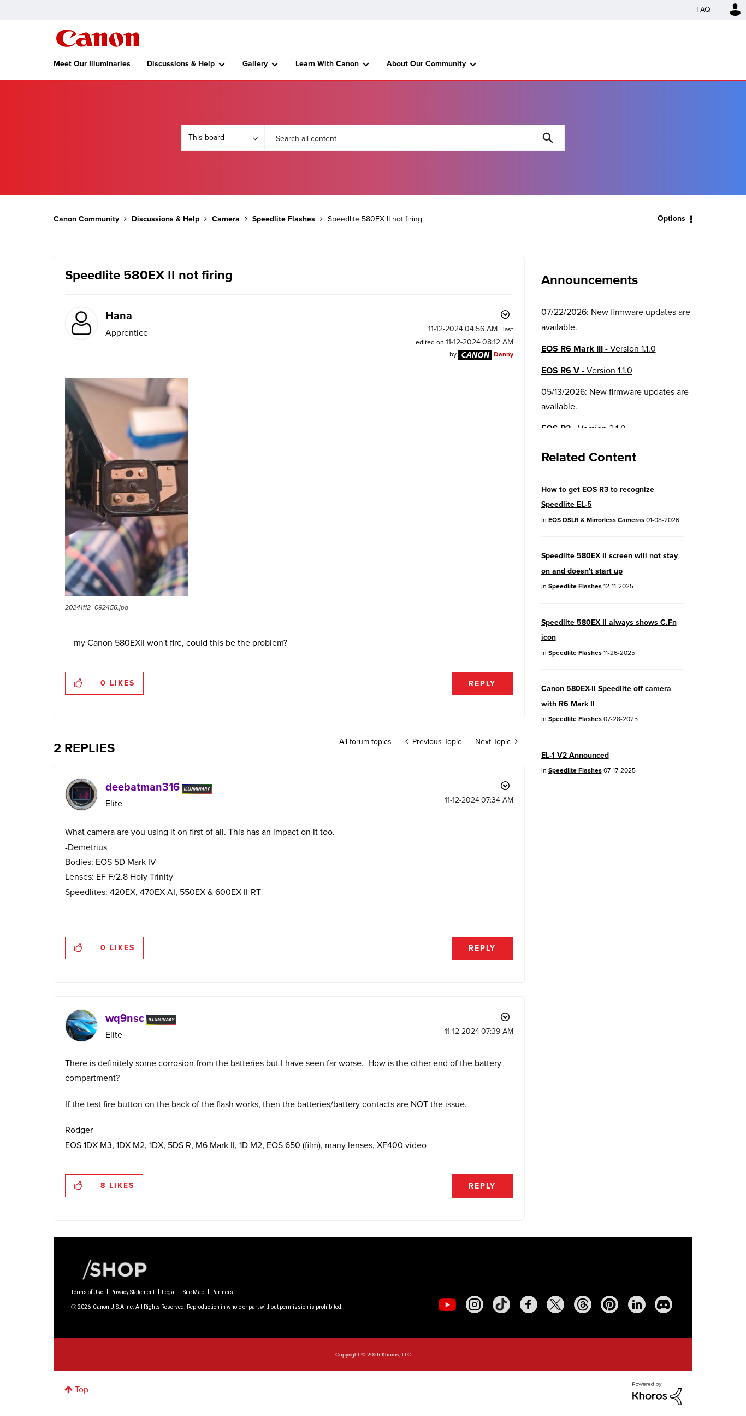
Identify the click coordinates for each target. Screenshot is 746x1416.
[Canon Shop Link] (109, 1269)
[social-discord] (663, 1304)
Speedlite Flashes (283, 219)
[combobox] (414, 138)
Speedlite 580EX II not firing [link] (375, 219)
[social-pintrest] (609, 1304)
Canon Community (97, 38)
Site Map (193, 1292)
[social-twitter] (555, 1304)
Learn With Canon (327, 63)
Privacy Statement (132, 1292)
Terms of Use (87, 1292)
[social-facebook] (528, 1304)
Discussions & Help (181, 63)
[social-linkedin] (637, 1304)
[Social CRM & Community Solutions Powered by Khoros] (657, 1392)
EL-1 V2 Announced (575, 755)
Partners (222, 1292)
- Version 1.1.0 (598, 348)
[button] (126, 487)
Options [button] (671, 218)
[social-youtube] (447, 1304)
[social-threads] (582, 1304)
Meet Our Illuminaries (92, 63)
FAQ (703, 9)
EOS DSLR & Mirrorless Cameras (596, 520)
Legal (169, 1292)
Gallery (255, 63)
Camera (226, 219)
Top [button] (81, 1389)
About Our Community (426, 63)
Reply (482, 683)
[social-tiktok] (501, 1304)
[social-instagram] (474, 1304)
